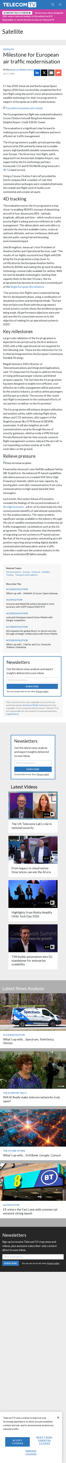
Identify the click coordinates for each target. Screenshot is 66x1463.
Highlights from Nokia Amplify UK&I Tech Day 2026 (32, 914)
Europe (26, 572)
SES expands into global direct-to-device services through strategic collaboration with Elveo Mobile (31, 632)
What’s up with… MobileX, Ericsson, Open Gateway (32, 593)
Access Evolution (17, 589)
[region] (31, 1437)
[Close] (58, 1417)
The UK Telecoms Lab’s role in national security (32, 825)
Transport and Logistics (26, 574)
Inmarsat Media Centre (22, 69)
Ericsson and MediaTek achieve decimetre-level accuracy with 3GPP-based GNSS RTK (30, 605)
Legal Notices (12, 714)
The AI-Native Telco (15, 1093)
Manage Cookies (31, 1452)
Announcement (13, 572)
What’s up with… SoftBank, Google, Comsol (32, 1155)
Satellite (12, 31)
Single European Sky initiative (27, 286)
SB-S (5, 169)
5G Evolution (14, 599)
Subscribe (32, 686)
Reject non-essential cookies (44, 1440)
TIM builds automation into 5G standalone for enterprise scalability (32, 960)
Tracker (9, 574)
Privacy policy (42, 691)
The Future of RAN (14, 1150)
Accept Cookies (17, 1442)
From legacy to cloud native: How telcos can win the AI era (31, 870)
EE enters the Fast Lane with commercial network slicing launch (30, 1211)
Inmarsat (35, 572)
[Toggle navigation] (60, 4)
